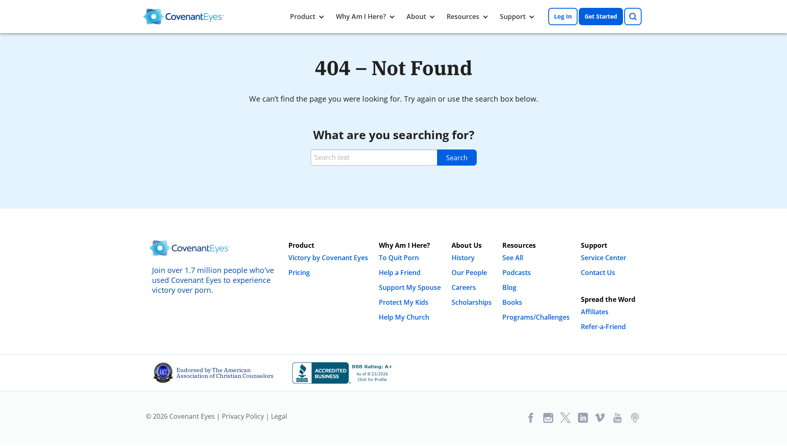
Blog (509, 287)
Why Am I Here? (361, 16)
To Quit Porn (399, 257)
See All (512, 257)
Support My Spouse (410, 287)
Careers (464, 287)
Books (512, 302)
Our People (469, 272)
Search (457, 157)
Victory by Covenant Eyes (328, 257)
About (416, 16)
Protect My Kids (403, 302)
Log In (563, 16)
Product (302, 16)
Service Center (603, 257)
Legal (279, 416)
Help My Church (404, 317)
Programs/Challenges (536, 317)
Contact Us (598, 272)
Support (512, 16)
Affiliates (595, 311)
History (463, 257)
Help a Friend (400, 272)
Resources (463, 16)
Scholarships (472, 302)
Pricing (299, 272)
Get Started (601, 16)
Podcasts (516, 272)
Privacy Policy (243, 416)
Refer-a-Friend (603, 326)
